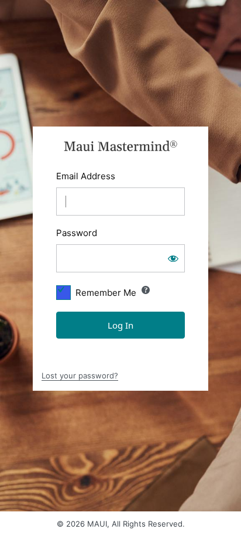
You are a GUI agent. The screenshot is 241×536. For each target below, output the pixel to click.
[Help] (146, 290)
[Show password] (173, 258)
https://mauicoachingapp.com (121, 145)
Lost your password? (80, 375)
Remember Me (105, 292)
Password (76, 232)
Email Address (85, 176)
